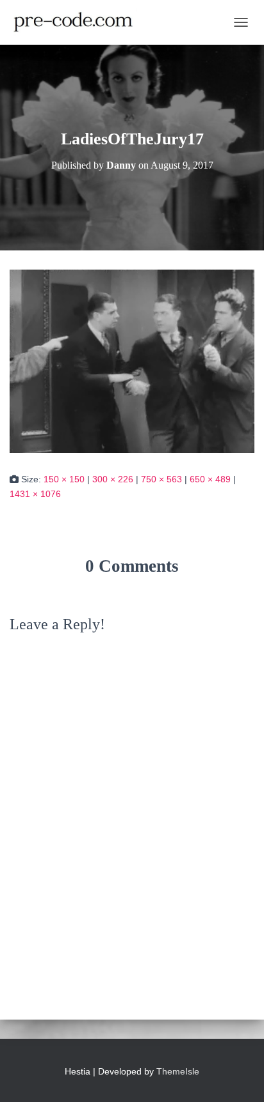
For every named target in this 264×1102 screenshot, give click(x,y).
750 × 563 (161, 479)
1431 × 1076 (35, 494)
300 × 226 (112, 479)
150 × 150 (64, 479)
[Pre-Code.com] (78, 22)
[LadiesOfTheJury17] (132, 361)
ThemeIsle (177, 1071)
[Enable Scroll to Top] (238, 1076)
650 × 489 (210, 479)
